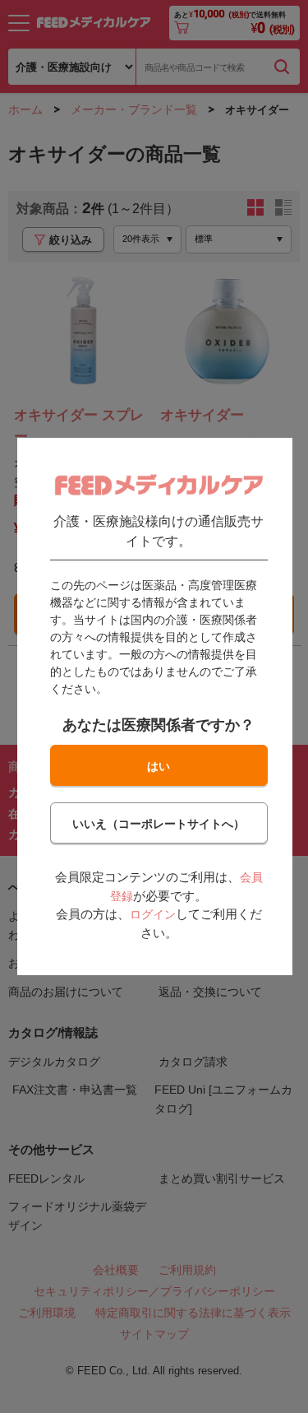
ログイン (152, 914)
